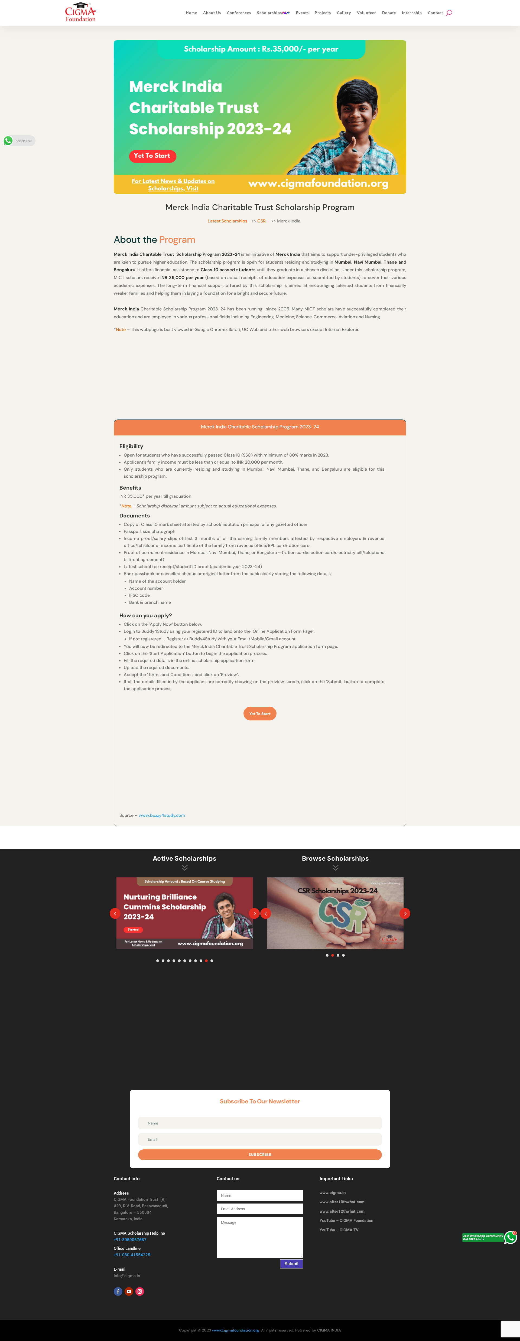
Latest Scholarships (227, 221)
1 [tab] (157, 960)
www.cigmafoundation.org (235, 1330)
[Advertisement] (260, 374)
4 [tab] (174, 960)
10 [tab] (206, 960)
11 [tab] (211, 960)
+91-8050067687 (130, 1239)
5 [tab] (179, 960)
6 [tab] (184, 960)
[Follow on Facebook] (118, 1291)
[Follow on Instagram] (139, 1291)
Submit (291, 1263)
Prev (115, 913)
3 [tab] (168, 960)
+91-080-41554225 (132, 1255)
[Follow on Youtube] (129, 1291)
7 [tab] (190, 960)
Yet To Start (260, 713)
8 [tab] (195, 960)
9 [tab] (201, 960)
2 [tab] (163, 960)
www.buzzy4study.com (162, 815)
